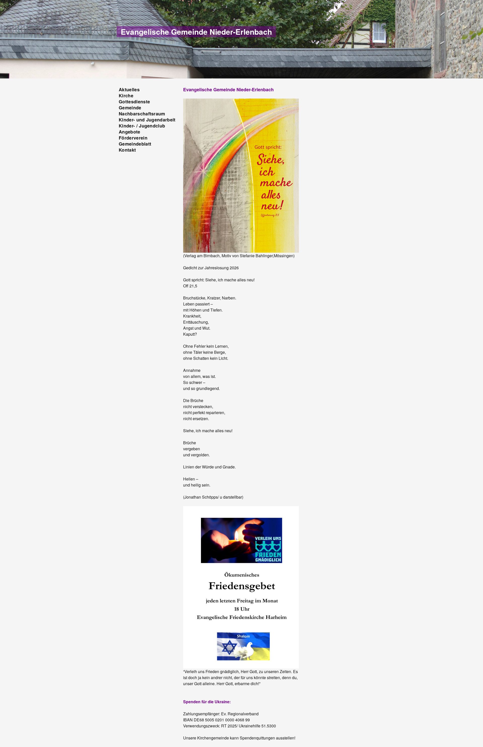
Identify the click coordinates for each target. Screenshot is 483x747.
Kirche (126, 96)
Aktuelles (129, 89)
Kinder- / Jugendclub (142, 126)
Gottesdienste (134, 102)
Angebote (129, 132)
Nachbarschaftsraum (142, 114)
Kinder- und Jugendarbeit (147, 120)
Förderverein (133, 138)
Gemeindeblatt (135, 144)
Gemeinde (130, 108)
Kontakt (127, 150)
